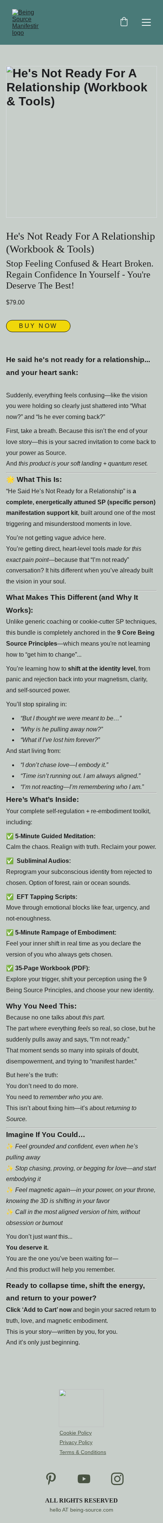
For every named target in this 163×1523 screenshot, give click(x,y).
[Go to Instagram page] (117, 1479)
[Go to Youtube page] (84, 1479)
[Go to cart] (124, 22)
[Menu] (146, 22)
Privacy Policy (76, 1442)
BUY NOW (38, 326)
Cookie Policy (76, 1433)
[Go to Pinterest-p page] (51, 1479)
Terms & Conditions (83, 1452)
